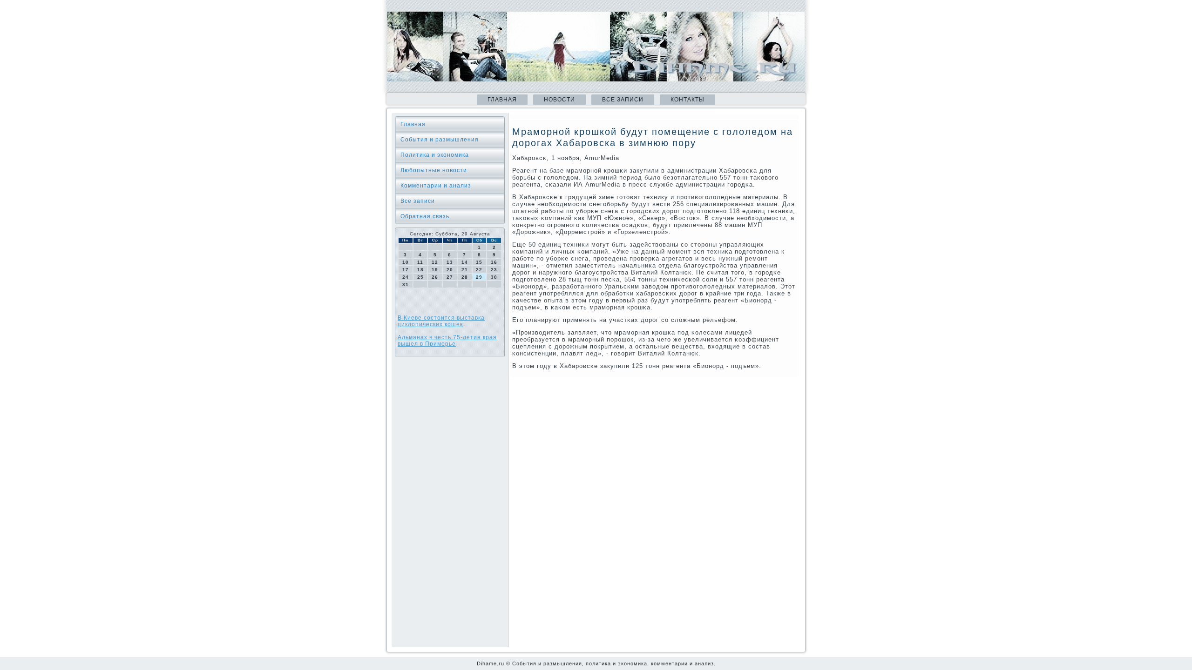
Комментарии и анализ (435, 185)
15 (479, 262)
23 (494, 269)
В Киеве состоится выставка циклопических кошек (441, 321)
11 (420, 262)
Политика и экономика (434, 155)
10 (405, 262)
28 (464, 277)
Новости (559, 99)
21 (464, 269)
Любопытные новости (433, 170)
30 (494, 277)
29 (479, 277)
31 (405, 284)
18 (420, 269)
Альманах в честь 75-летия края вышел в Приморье (447, 340)
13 (450, 262)
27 (450, 277)
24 (405, 277)
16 (494, 262)
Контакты (687, 99)
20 (450, 269)
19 (435, 269)
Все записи (622, 99)
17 (405, 269)
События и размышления (439, 139)
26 (435, 277)
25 (420, 277)
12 (435, 262)
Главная (502, 99)
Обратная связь (424, 216)
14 (464, 262)
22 (479, 269)
